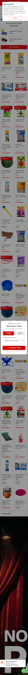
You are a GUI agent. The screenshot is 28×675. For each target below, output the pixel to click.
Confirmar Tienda (15, 348)
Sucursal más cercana (9, 337)
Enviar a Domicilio (20, 333)
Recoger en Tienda (9, 333)
